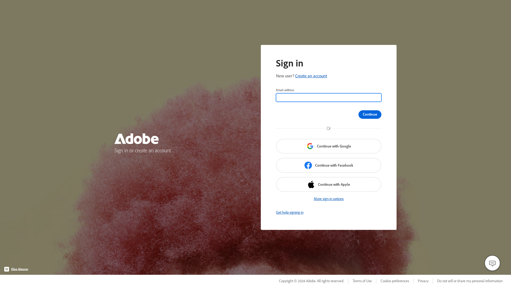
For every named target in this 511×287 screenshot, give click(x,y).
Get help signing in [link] (289, 212)
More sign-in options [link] (329, 198)
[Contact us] (492, 263)
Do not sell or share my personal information (469, 280)
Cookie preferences (395, 280)
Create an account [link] (311, 75)
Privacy (423, 280)
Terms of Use (362, 280)
